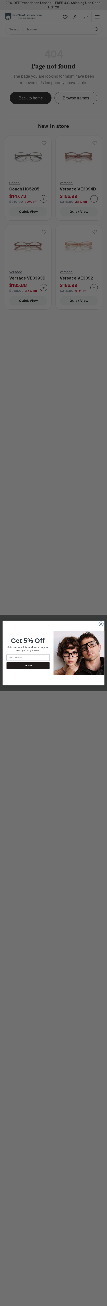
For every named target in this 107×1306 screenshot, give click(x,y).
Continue (28, 665)
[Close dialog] (101, 624)
